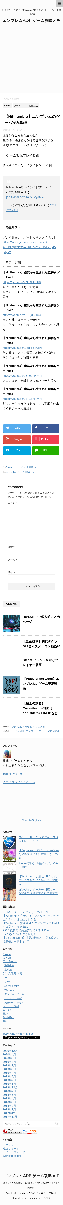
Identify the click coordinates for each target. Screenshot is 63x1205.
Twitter (7, 774)
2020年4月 (9, 1054)
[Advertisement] (31, 59)
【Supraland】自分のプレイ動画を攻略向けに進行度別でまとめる (39, 854)
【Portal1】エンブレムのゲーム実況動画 (36, 731)
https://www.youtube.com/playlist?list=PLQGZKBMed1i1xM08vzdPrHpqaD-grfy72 (29, 247)
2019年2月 (9, 1080)
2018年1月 (9, 1109)
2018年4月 (9, 1098)
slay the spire (11, 985)
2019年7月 (9, 1065)
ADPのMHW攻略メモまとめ (28, 726)
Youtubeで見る (31, 820)
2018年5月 (9, 1094)
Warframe (9, 990)
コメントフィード (14, 1152)
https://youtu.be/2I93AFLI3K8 (22, 282)
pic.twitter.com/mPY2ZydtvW (25, 197)
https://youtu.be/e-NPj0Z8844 (22, 315)
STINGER (45, 1198)
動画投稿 (31, 467)
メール (12, 559)
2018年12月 (10, 1087)
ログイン (8, 1145)
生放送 (8, 969)
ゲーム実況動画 (26, 472)
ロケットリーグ (13, 998)
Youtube (17, 774)
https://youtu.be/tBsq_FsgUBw (22, 347)
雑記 (5, 1021)
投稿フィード (11, 1148)
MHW (7, 981)
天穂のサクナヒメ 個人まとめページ (25, 912)
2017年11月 (10, 1116)
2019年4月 (9, 1072)
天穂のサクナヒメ (14, 1002)
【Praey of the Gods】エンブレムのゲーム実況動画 (41, 683)
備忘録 (7, 1010)
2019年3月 (9, 1076)
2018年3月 (9, 1102)
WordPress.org (12, 1155)
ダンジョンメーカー (15, 994)
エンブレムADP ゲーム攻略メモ (31, 20)
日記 (5, 1013)
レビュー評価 (11, 1006)
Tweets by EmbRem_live (18, 1033)
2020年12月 (10, 1050)
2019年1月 (9, 1083)
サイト (11, 572)
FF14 (7, 977)
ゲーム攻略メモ (12, 973)
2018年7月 (9, 1091)
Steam (9, 467)
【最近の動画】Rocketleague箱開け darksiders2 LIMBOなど (40, 708)
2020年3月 (9, 1058)
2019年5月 (9, 1069)
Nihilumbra (11, 472)
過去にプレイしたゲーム (19, 782)
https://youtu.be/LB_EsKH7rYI (22, 375)
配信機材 (8, 1017)
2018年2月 (9, 1105)
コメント (13, 502)
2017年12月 (10, 1113)
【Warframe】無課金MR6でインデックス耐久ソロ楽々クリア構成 (39, 880)
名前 (11, 547)
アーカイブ (19, 467)
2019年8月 (9, 1061)
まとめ (7, 957)
